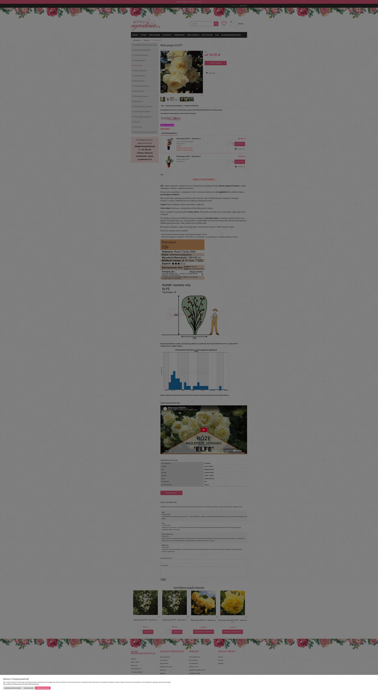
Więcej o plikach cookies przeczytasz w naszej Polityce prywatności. (21, 684)
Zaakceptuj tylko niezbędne (12, 688)
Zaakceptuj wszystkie (42, 688)
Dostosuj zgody (28, 688)
